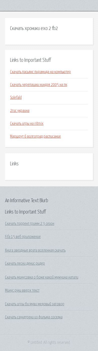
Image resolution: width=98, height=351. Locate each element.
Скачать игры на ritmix (26, 124)
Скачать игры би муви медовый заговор (34, 304)
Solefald (16, 98)
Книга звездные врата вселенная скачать (35, 250)
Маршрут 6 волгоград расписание (35, 136)
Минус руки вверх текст (22, 290)
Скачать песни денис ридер (25, 263)
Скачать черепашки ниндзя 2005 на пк (38, 85)
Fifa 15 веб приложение (23, 237)
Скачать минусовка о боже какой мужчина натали (41, 277)
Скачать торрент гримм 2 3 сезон (29, 224)
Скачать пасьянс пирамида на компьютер (40, 72)
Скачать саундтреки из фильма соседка (34, 317)
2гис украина (19, 111)
